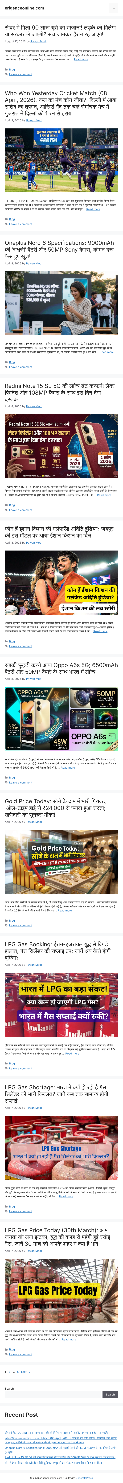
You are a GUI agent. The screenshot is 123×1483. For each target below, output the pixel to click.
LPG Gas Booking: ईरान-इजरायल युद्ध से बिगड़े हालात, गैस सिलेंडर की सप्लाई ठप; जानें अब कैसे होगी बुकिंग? (58, 951)
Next (26, 1371)
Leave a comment (20, 74)
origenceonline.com (24, 8)
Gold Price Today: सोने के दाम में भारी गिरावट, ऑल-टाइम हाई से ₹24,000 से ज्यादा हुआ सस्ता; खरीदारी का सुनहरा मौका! (56, 808)
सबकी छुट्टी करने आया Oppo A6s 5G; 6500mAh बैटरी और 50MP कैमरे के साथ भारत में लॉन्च (61, 668)
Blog (12, 69)
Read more (81, 59)
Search (9, 1388)
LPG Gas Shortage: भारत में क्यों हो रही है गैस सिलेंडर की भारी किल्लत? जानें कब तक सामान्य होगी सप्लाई (56, 1094)
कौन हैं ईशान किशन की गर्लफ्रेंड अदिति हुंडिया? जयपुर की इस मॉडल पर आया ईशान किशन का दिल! (59, 532)
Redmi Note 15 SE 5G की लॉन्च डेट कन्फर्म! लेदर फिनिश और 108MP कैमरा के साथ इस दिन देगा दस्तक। (60, 392)
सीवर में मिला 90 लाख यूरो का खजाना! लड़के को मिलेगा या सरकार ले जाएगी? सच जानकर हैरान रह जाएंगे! (60, 31)
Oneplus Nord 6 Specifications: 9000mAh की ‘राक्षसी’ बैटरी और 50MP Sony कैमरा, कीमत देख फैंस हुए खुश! (59, 249)
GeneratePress (84, 1477)
